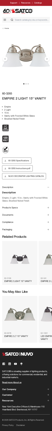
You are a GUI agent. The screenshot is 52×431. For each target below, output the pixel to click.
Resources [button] (7, 401)
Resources (25, 3)
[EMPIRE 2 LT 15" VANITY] (19, 314)
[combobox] (29, 20)
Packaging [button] (7, 229)
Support (13, 3)
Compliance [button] (7, 222)
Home (7, 28)
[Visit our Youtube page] (15, 364)
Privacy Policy (8, 425)
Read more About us (11, 383)
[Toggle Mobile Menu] (4, 19)
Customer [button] (7, 395)
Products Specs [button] (10, 207)
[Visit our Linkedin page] (9, 364)
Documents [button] (7, 215)
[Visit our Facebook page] (3, 364)
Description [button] (7, 187)
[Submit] (12, 19)
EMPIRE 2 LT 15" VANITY (16, 336)
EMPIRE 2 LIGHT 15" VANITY (18, 281)
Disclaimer (20, 425)
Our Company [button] (9, 389)
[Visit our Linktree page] (21, 364)
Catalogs (38, 3)
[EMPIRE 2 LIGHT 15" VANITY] (19, 259)
